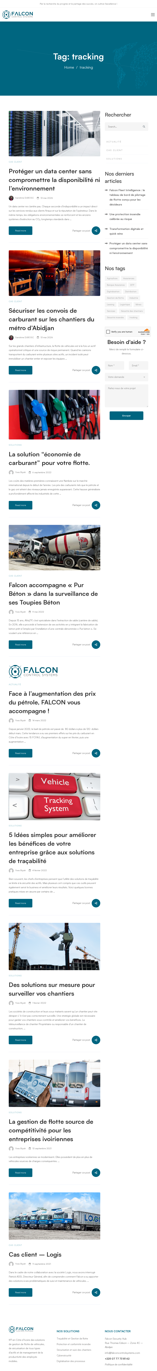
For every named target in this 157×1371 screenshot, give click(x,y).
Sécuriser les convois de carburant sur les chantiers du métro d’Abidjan (51, 319)
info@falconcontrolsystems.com (122, 1352)
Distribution (130, 291)
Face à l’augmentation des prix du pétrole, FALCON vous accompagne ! (52, 702)
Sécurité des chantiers (132, 311)
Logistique (125, 304)
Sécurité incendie (115, 317)
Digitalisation (113, 291)
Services (111, 311)
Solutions (15, 445)
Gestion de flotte (115, 298)
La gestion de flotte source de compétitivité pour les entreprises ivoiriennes (51, 1130)
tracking (133, 317)
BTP (132, 285)
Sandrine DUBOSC (24, 198)
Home (69, 67)
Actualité (15, 684)
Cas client (15, 161)
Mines (138, 304)
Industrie (134, 298)
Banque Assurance (116, 285)
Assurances (128, 278)
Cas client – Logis (35, 1254)
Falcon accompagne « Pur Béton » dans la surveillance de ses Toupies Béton (53, 593)
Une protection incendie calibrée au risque (124, 216)
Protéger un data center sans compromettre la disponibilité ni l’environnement (54, 179)
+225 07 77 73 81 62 (117, 1358)
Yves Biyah (20, 472)
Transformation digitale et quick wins (126, 231)
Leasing (110, 304)
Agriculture (112, 278)
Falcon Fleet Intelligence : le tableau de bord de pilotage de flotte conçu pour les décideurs (127, 197)
